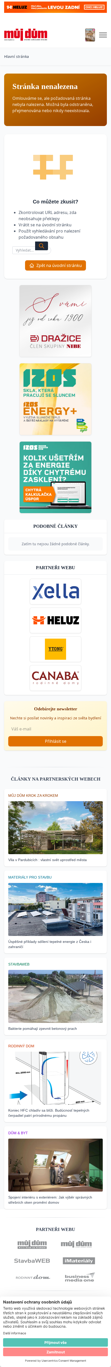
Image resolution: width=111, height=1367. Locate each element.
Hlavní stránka (16, 56)
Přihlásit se (55, 741)
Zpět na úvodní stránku (59, 265)
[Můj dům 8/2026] (90, 35)
